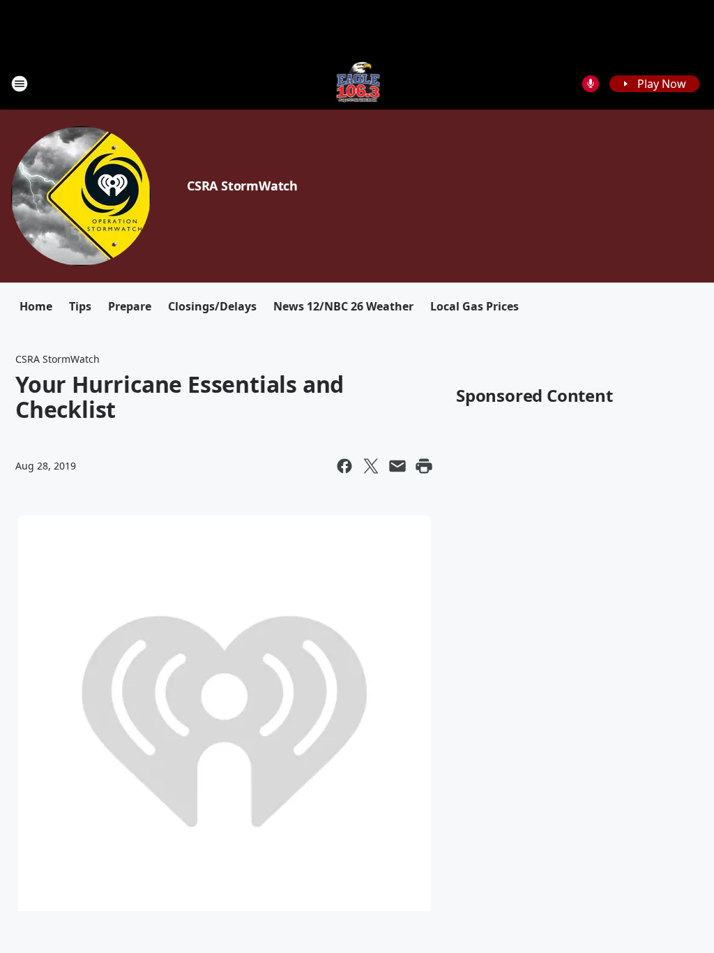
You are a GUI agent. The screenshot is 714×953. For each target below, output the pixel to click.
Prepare (129, 306)
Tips (80, 306)
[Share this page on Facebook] (344, 466)
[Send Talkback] (590, 83)
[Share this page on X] (371, 466)
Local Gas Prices (474, 306)
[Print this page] (424, 466)
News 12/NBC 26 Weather (343, 306)
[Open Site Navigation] (19, 83)
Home (36, 306)
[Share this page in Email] (397, 466)
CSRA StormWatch (242, 185)
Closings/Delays (212, 306)
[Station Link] (357, 83)
